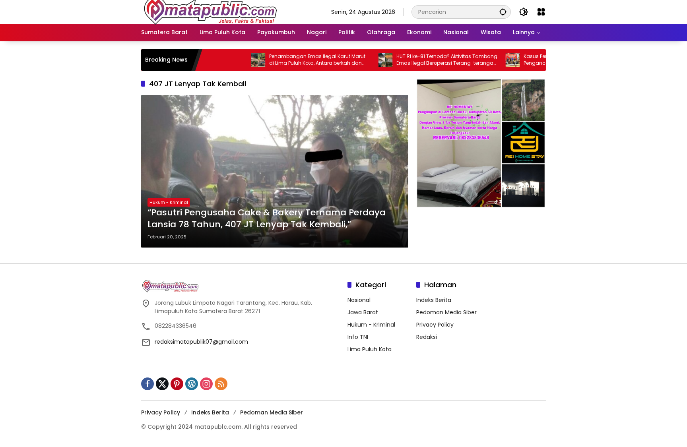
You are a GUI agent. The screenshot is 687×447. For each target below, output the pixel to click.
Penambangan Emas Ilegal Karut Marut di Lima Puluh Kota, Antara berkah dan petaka (298, 60)
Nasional (359, 300)
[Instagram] (206, 383)
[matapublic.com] (210, 11)
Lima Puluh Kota (369, 349)
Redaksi (426, 337)
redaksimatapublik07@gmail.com (201, 342)
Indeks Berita (433, 300)
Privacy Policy (435, 325)
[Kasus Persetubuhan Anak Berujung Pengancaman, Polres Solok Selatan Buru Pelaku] (493, 60)
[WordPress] (191, 383)
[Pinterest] (177, 383)
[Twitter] (162, 383)
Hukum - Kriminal (168, 202)
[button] (503, 11)
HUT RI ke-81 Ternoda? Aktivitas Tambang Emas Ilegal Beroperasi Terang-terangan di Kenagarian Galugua (427, 60)
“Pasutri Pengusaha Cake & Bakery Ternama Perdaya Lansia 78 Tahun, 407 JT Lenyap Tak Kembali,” (266, 219)
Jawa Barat (362, 312)
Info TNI (357, 337)
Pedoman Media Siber (446, 312)
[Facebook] (147, 383)
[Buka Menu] (541, 12)
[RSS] (221, 383)
